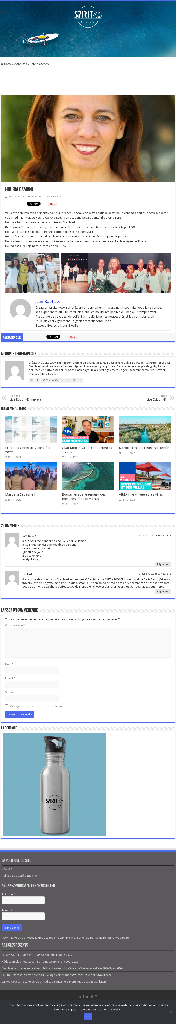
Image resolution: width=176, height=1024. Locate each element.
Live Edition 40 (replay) (25, 397)
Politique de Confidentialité (19, 875)
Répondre (163, 564)
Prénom (8, 894)
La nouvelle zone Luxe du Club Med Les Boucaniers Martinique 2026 (46, 981)
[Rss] (79, 996)
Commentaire (15, 625)
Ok (88, 1016)
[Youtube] (92, 996)
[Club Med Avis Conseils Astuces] (88, 16)
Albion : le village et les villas (141, 494)
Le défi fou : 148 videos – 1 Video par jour (28, 955)
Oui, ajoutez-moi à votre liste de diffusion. (36, 706)
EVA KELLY (29, 536)
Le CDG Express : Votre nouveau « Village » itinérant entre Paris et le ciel (48, 975)
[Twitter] (87, 996)
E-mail (10, 678)
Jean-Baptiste (16, 196)
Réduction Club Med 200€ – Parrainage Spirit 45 (32, 961)
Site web (10, 692)
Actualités (20, 64)
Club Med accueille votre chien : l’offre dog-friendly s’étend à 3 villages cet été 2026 (55, 968)
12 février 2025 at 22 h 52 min (154, 573)
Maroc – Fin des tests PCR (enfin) (144, 447)
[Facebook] (83, 996)
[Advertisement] (88, 42)
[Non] (170, 1012)
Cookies (7, 869)
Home (7, 64)
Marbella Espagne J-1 (21, 494)
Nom (9, 664)
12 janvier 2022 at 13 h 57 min (154, 535)
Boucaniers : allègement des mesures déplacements (84, 496)
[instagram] (96, 996)
